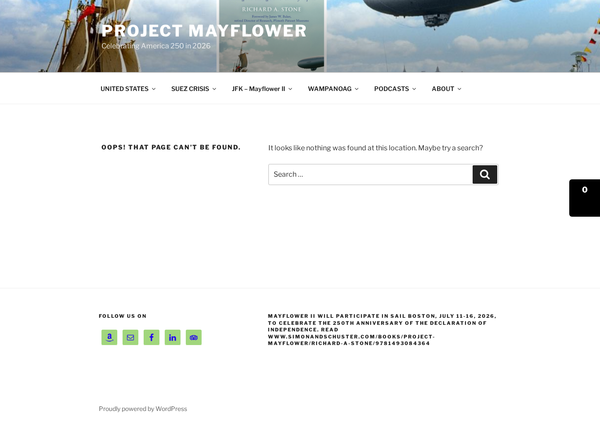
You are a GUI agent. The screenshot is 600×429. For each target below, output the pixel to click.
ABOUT (443, 88)
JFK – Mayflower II (258, 88)
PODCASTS (391, 88)
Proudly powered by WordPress (143, 408)
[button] (584, 198)
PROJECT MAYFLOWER (204, 30)
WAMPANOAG (329, 88)
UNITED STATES (124, 88)
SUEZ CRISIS (190, 88)
